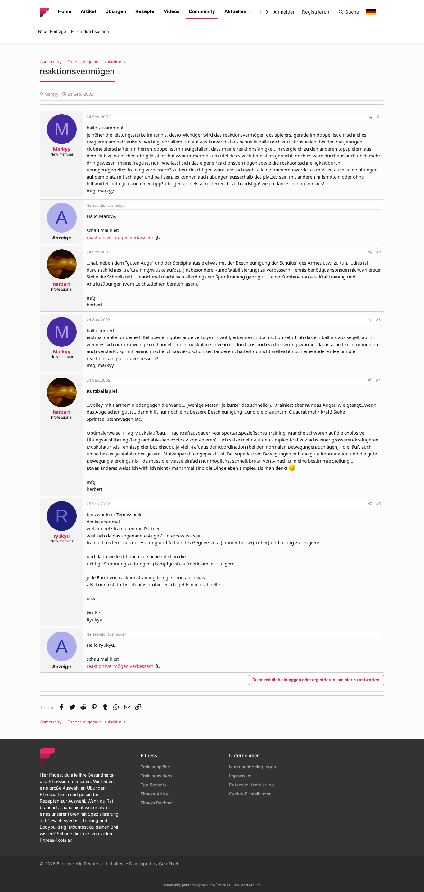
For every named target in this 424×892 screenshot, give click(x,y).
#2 (378, 252)
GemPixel (168, 863)
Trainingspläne (155, 766)
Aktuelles (235, 11)
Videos (171, 11)
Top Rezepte (154, 784)
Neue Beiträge (52, 31)
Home (64, 11)
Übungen (115, 11)
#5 (378, 503)
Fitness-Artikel (155, 793)
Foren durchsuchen (90, 31)
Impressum (240, 775)
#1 (379, 117)
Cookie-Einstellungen (250, 793)
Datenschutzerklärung (251, 784)
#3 (378, 319)
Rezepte (144, 11)
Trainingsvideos (156, 775)
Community (202, 11)
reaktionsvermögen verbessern (120, 237)
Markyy (51, 94)
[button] (250, 12)
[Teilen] (370, 117)
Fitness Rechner (157, 802)
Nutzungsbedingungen (252, 766)
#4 (378, 380)
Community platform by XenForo (212, 885)
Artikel (88, 11)
